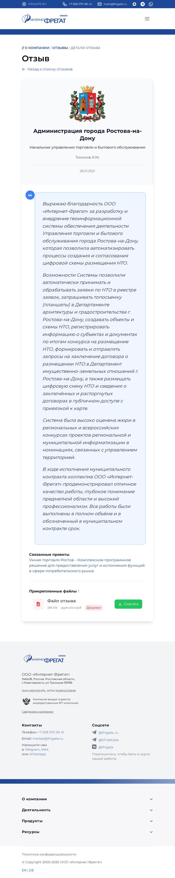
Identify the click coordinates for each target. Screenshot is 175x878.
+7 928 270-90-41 (80, 4)
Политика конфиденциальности (49, 854)
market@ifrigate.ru (48, 738)
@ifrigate (105, 747)
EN (24, 870)
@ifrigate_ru (108, 733)
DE (31, 870)
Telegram (32, 749)
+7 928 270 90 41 (51, 732)
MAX (45, 749)
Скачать (131, 604)
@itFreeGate (108, 740)
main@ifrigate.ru (115, 4)
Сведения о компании (37, 711)
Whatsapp (37, 754)
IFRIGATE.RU (37, 4)
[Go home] (44, 658)
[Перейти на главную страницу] (44, 18)
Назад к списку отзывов (50, 69)
